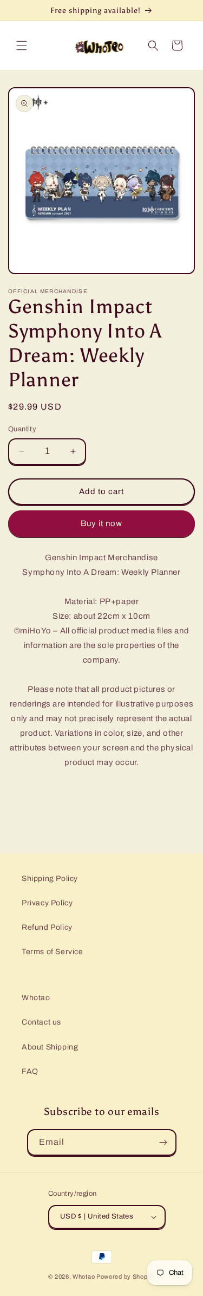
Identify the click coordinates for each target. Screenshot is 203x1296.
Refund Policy (47, 927)
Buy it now (101, 523)
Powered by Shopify (125, 1276)
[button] (22, 45)
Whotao (36, 998)
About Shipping (50, 1047)
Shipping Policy (50, 878)
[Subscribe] (163, 1142)
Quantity (22, 429)
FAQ (30, 1071)
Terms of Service (52, 952)
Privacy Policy (47, 903)
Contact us (41, 1022)
